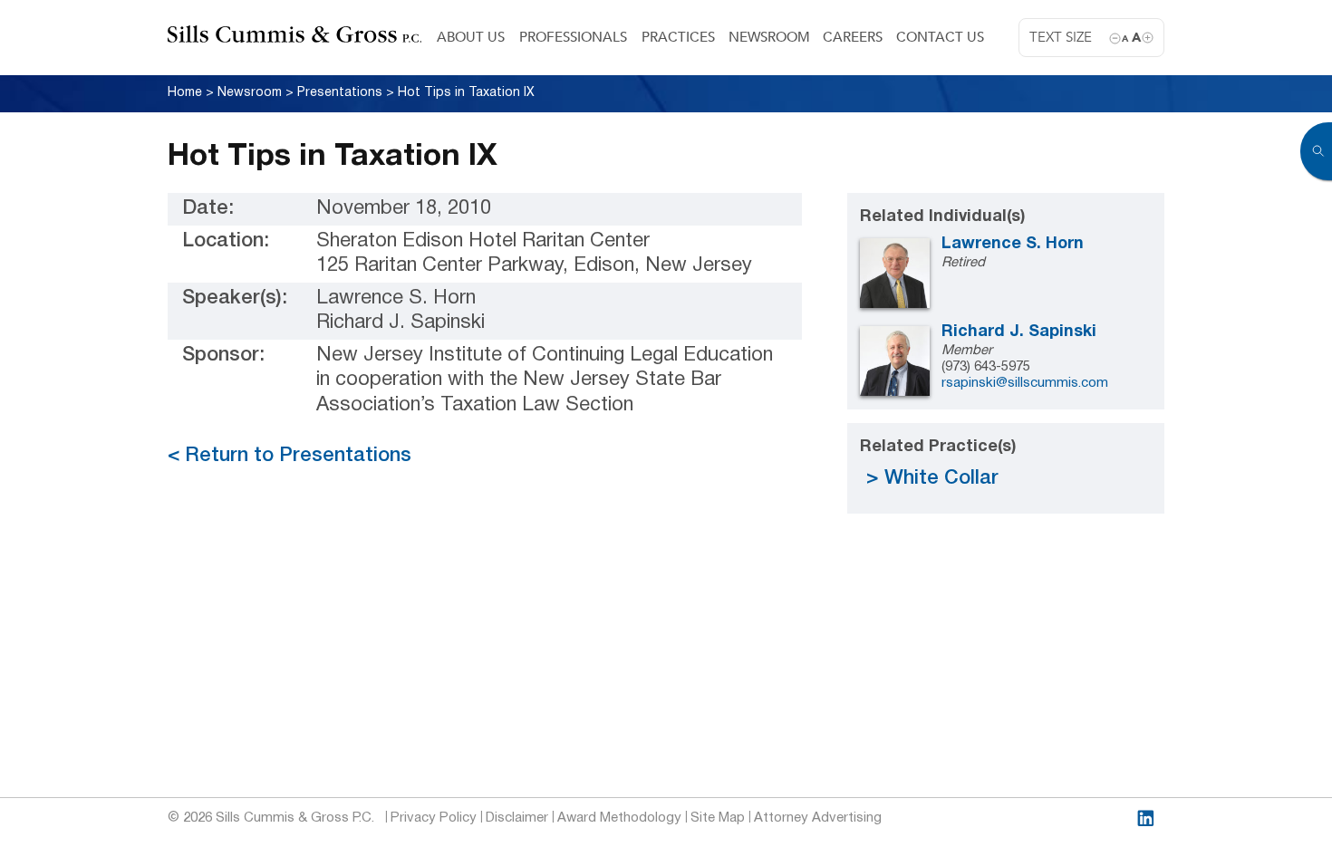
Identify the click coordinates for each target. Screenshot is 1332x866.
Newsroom (769, 37)
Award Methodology (619, 818)
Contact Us (940, 37)
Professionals (573, 37)
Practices (678, 37)
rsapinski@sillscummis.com (1024, 383)
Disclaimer (517, 818)
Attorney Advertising (818, 818)
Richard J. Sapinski (1018, 332)
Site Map (717, 818)
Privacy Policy (434, 818)
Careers (853, 37)
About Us (471, 37)
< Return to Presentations (289, 456)
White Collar (941, 478)
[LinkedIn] (1145, 818)
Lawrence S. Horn (1012, 244)
